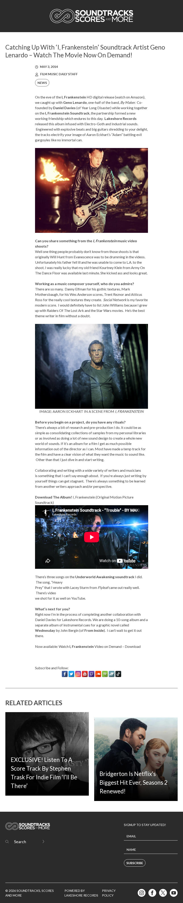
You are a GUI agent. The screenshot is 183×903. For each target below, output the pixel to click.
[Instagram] (78, 674)
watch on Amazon (129, 97)
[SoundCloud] (98, 674)
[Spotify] (105, 674)
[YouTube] (85, 674)
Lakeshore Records (120, 118)
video (52, 593)
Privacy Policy (109, 893)
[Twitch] (91, 674)
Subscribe (134, 863)
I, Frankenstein (84, 497)
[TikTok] (118, 674)
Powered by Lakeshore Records (81, 893)
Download (133, 646)
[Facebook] (65, 674)
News (42, 83)
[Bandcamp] (111, 674)
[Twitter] (71, 674)
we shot (41, 598)
